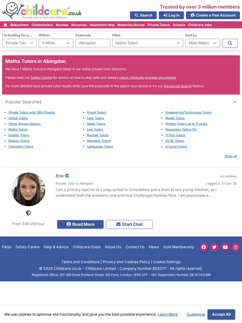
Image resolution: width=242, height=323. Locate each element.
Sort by (191, 35)
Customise (196, 314)
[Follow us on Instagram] (235, 247)
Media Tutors (175, 118)
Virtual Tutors (18, 118)
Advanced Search (178, 86)
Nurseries (79, 25)
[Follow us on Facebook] (203, 247)
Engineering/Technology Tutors (188, 112)
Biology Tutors (19, 141)
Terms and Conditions (80, 262)
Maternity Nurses (131, 25)
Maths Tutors (18, 129)
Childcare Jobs (200, 25)
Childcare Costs (87, 247)
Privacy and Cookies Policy (126, 262)
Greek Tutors (96, 112)
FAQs (6, 247)
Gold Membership (178, 247)
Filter (116, 35)
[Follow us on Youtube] (225, 247)
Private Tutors (159, 25)
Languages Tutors (100, 146)
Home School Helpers (25, 124)
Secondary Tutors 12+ (181, 129)
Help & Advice (56, 247)
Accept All (221, 314)
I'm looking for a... (17, 35)
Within (44, 35)
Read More (83, 224)
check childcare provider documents (147, 77)
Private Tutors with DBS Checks (32, 112)
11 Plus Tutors (175, 135)
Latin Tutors (95, 118)
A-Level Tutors (176, 146)
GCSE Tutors (174, 141)
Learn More (167, 314)
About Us (113, 247)
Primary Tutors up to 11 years (186, 124)
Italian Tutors (96, 124)
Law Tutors (95, 129)
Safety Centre (41, 77)
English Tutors (19, 135)
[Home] (6, 25)
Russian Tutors (97, 135)
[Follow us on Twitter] (214, 247)
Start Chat (132, 224)
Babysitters (19, 25)
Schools (179, 25)
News (154, 247)
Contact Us (135, 247)
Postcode (83, 35)
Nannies (62, 25)
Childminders (42, 25)
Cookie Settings (167, 262)
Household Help (102, 25)
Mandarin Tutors (99, 141)
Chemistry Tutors (21, 146)
